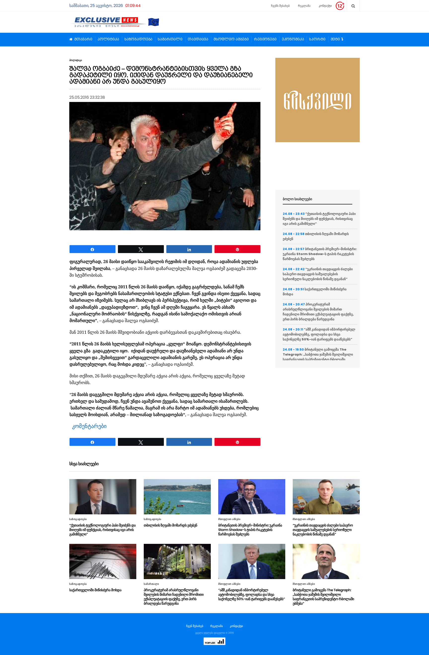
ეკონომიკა (293, 39)
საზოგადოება (138, 39)
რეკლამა (304, 6)
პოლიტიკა (108, 39)
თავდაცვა (198, 39)
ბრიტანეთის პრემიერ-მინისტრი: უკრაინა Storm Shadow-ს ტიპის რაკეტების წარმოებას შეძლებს (320, 254)
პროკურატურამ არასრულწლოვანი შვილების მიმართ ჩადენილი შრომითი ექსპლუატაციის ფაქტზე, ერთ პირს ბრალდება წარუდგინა (318, 312)
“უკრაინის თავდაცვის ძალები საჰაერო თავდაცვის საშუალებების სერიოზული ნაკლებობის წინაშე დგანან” (318, 274)
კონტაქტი (325, 6)
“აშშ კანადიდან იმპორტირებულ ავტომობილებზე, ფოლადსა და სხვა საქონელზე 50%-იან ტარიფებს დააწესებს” (319, 334)
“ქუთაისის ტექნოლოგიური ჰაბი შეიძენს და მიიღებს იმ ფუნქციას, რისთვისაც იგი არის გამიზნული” (319, 218)
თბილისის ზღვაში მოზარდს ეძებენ (170, 525)
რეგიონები (265, 39)
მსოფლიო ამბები (231, 39)
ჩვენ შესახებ (194, 626)
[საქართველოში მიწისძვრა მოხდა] (102, 561)
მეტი (335, 39)
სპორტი (317, 39)
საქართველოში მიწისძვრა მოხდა (95, 590)
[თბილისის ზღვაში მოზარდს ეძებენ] (177, 496)
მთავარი (83, 39)
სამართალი (170, 39)
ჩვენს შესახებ (280, 6)
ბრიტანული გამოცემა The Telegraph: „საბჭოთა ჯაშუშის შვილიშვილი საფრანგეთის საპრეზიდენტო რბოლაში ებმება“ (318, 357)
